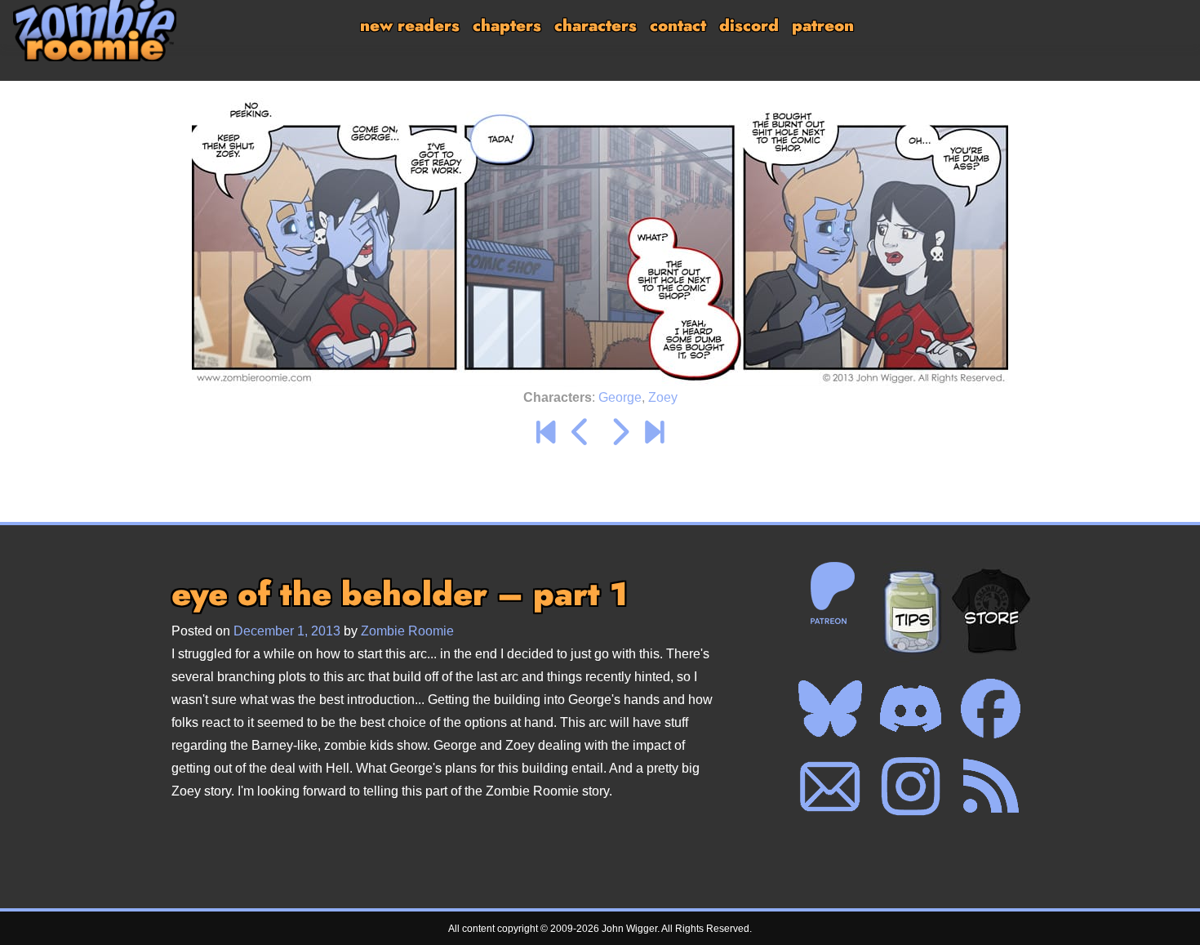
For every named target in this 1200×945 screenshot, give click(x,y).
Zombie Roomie (407, 631)
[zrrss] (990, 785)
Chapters (507, 26)
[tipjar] (911, 610)
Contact (678, 26)
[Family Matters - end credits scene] (654, 432)
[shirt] (991, 610)
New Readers (410, 26)
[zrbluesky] (830, 707)
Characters (595, 26)
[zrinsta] (910, 785)
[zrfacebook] (990, 707)
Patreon (823, 26)
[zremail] (830, 785)
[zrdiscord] (910, 707)
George (620, 397)
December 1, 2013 (286, 631)
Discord (749, 26)
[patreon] (830, 592)
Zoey (663, 397)
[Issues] (545, 432)
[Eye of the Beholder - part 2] (619, 432)
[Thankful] (580, 432)
